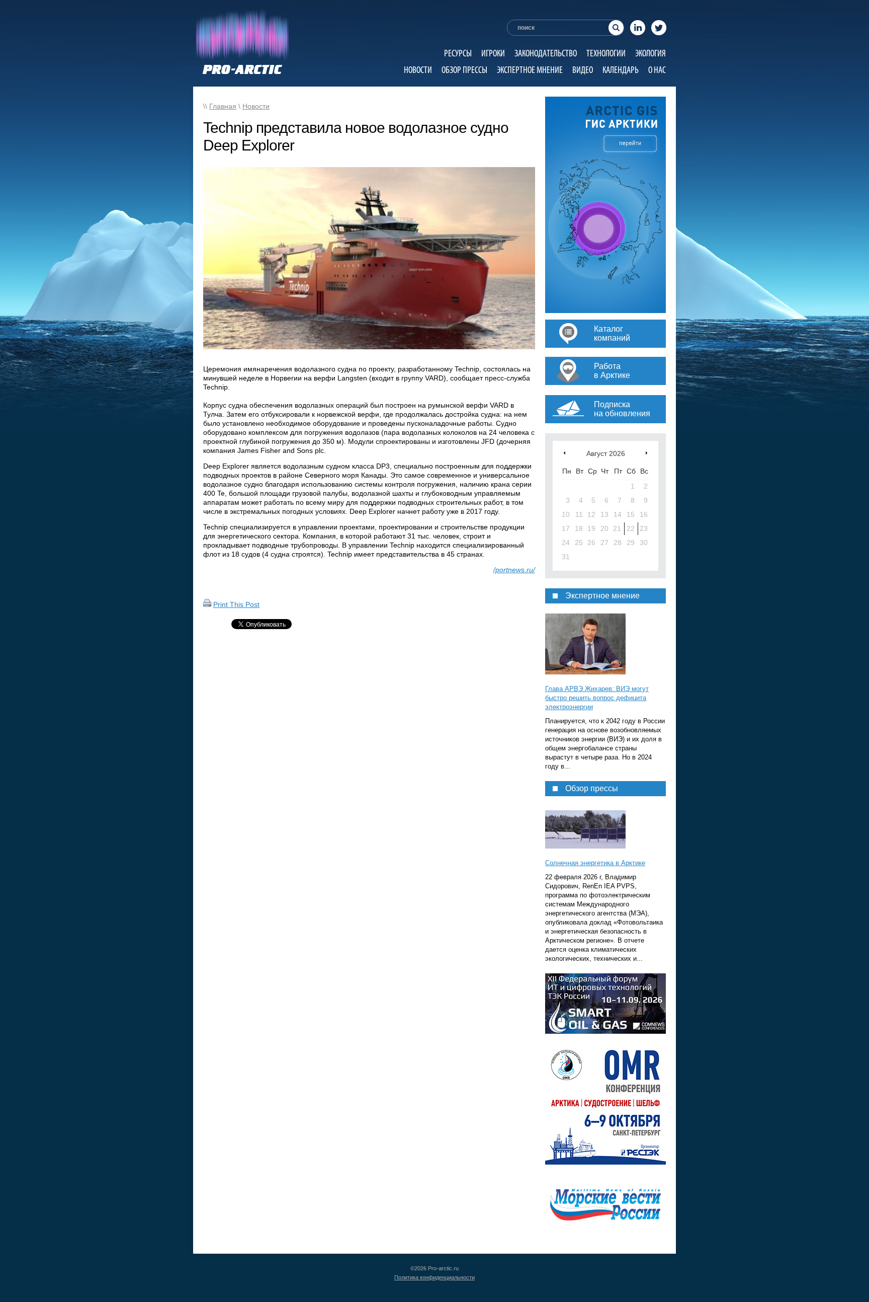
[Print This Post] (207, 604)
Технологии (606, 53)
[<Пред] (564, 452)
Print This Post (236, 604)
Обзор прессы (464, 69)
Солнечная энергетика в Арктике (595, 863)
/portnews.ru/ (514, 570)
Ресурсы (458, 53)
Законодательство (545, 53)
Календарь (620, 69)
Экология (650, 53)
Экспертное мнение (530, 69)
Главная (222, 106)
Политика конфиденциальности (434, 1277)
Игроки (493, 53)
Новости (418, 69)
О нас (657, 69)
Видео (582, 69)
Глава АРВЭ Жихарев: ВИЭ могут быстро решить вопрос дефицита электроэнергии (597, 698)
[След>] (646, 452)
